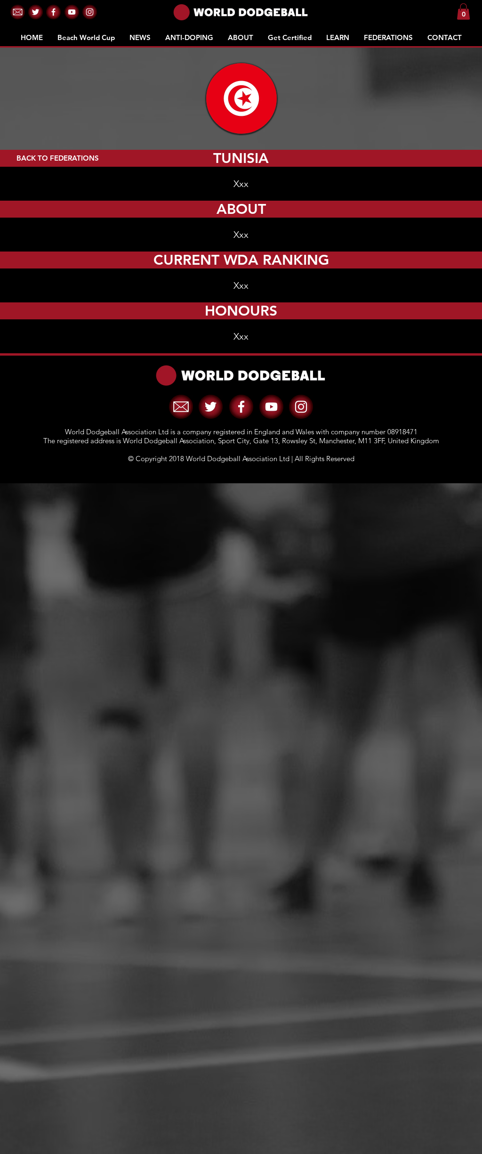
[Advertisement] (241, 752)
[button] (17, 12)
